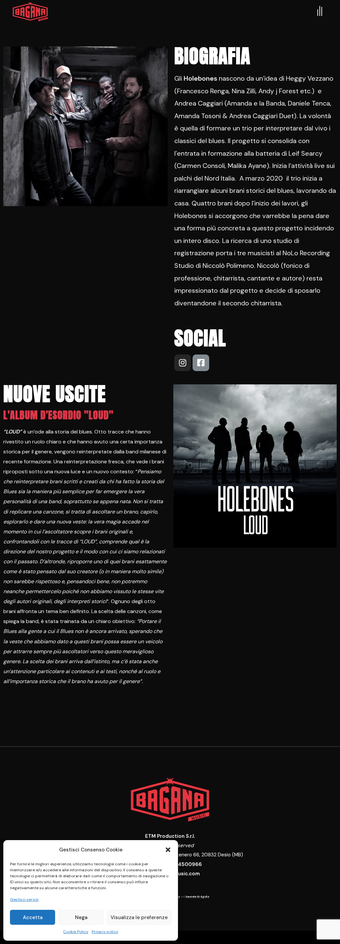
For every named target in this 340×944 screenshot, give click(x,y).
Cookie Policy (75, 931)
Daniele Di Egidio (197, 896)
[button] (168, 849)
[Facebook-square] (201, 362)
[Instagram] (182, 362)
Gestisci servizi (24, 899)
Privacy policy (105, 931)
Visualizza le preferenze (139, 917)
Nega (81, 917)
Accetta (32, 917)
